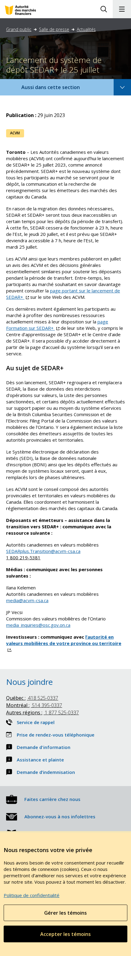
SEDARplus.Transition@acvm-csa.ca (43, 551)
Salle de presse (54, 29)
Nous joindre (29, 681)
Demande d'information (43, 747)
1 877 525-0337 (42, 712)
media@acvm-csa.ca (27, 600)
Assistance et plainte (40, 760)
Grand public (18, 29)
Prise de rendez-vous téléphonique (55, 735)
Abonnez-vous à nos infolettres (59, 816)
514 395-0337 (34, 705)
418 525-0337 (32, 698)
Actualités (86, 29)
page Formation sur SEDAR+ (57, 325)
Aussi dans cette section (58, 89)
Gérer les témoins (65, 912)
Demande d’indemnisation (46, 772)
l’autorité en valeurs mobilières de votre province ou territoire (63, 643)
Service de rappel (36, 722)
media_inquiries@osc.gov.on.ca (38, 625)
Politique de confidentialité (31, 895)
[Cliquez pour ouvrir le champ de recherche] (103, 9)
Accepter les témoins (65, 934)
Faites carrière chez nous (52, 799)
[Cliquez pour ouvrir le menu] (122, 9)
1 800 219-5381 (23, 557)
